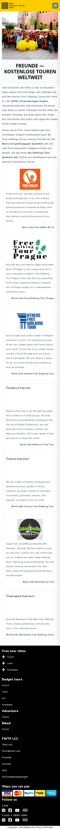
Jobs (4, 770)
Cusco (10, 657)
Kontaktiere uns (11, 751)
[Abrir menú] (55, 6)
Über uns (7, 744)
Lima (10, 663)
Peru (20, 130)
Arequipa (12, 670)
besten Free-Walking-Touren (29, 96)
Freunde (7, 757)
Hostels (6, 764)
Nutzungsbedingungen (15, 777)
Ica (3, 698)
